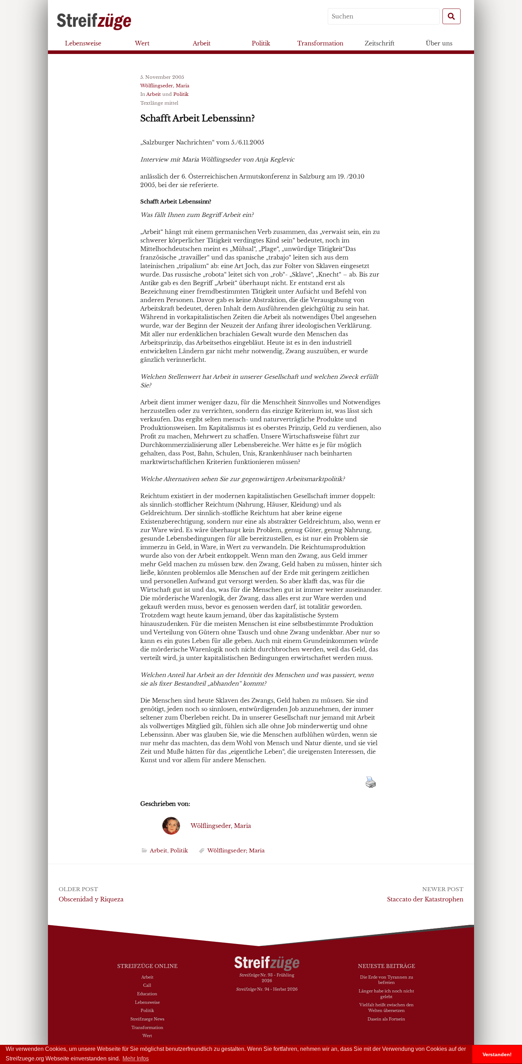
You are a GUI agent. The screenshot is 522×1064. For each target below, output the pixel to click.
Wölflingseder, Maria (164, 85)
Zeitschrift (380, 43)
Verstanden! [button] (497, 1054)
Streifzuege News (147, 1018)
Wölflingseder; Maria (236, 850)
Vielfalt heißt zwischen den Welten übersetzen (386, 1007)
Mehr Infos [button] (136, 1058)
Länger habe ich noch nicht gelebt (386, 993)
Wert (142, 43)
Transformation (320, 43)
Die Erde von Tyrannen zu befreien (386, 980)
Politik (261, 43)
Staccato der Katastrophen (425, 899)
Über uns (439, 43)
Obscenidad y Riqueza (91, 899)
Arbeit (202, 43)
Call (147, 985)
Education (147, 993)
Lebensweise (83, 43)
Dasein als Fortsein (386, 1018)
